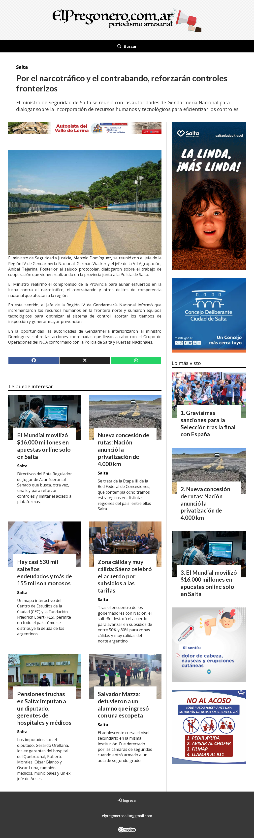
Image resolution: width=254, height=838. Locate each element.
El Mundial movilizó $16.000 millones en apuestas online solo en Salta (44, 446)
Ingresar (129, 800)
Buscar (130, 46)
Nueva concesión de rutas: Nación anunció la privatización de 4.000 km (123, 449)
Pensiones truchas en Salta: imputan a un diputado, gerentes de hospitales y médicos (44, 708)
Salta (22, 67)
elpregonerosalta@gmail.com (127, 815)
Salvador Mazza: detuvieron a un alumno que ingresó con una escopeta (123, 704)
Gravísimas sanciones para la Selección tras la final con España (208, 423)
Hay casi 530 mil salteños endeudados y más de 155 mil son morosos (44, 572)
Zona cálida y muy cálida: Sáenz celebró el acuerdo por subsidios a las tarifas (125, 576)
